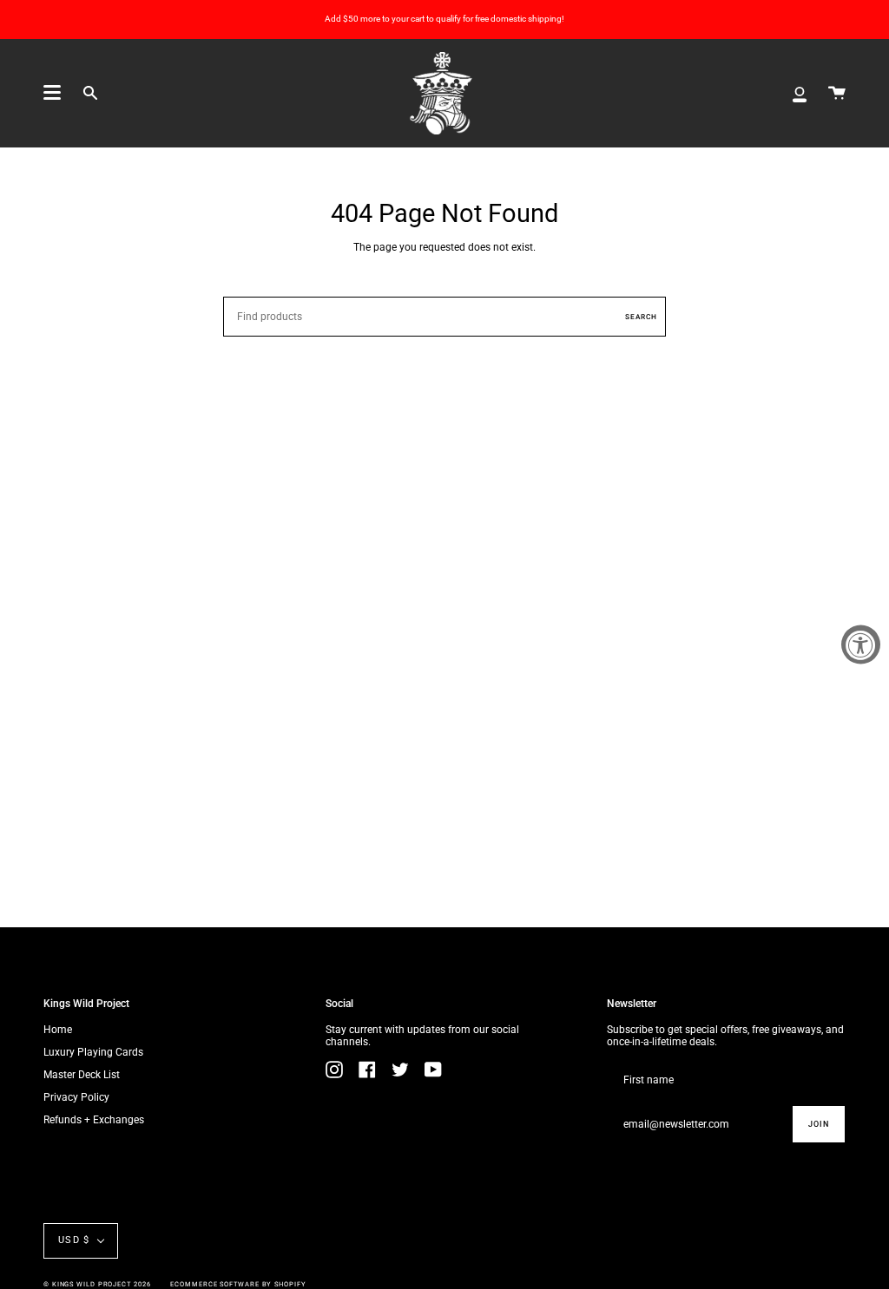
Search (641, 316)
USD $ (73, 1240)
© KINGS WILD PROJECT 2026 (97, 1284)
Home (57, 1030)
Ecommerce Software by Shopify (238, 1284)
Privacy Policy (76, 1097)
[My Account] (799, 93)
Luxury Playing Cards (93, 1052)
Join (818, 1124)
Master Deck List (81, 1075)
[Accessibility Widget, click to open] (860, 644)
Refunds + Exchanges (93, 1120)
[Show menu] (52, 92)
